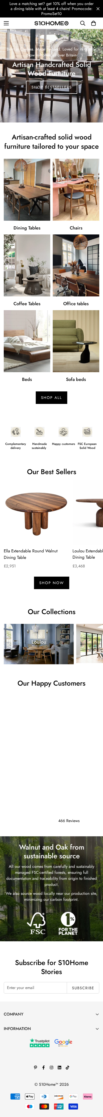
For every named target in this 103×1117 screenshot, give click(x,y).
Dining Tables (27, 228)
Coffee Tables (27, 303)
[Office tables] (76, 265)
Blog (8, 1047)
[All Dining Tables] (27, 190)
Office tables (76, 303)
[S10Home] (51, 23)
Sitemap (10, 1089)
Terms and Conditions (22, 1055)
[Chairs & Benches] (76, 190)
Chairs (76, 228)
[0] (93, 23)
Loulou (39, 642)
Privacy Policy (15, 1072)
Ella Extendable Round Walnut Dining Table (31, 554)
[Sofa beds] (76, 341)
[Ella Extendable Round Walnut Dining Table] (36, 512)
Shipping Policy (17, 1081)
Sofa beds (76, 379)
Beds (27, 379)
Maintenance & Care (21, 1038)
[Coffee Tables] (27, 265)
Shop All (51, 397)
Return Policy (15, 1064)
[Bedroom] (27, 341)
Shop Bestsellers (52, 87)
